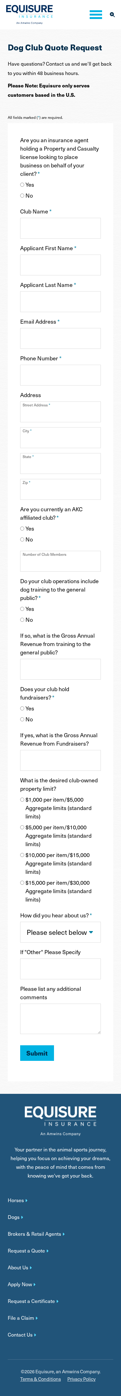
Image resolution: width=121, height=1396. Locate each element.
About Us (18, 1267)
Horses (16, 1200)
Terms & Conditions (40, 1379)
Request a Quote (26, 1250)
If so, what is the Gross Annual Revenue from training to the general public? (57, 643)
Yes (29, 184)
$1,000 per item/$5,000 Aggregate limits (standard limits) (58, 807)
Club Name (36, 211)
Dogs (14, 1217)
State (28, 456)
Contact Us (20, 1334)
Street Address (36, 404)
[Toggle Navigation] (96, 14)
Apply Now (20, 1284)
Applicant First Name (48, 248)
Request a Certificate (31, 1301)
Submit (37, 1052)
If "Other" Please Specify (50, 952)
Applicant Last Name (48, 284)
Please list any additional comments (50, 993)
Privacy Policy (81, 1379)
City (27, 430)
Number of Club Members (44, 554)
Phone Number (40, 358)
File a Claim (21, 1318)
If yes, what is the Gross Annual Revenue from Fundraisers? (58, 739)
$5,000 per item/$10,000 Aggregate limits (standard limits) (58, 835)
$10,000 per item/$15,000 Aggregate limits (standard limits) (58, 863)
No (29, 195)
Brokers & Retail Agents (34, 1234)
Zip (26, 482)
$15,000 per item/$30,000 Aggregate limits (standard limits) (58, 890)
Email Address (40, 321)
